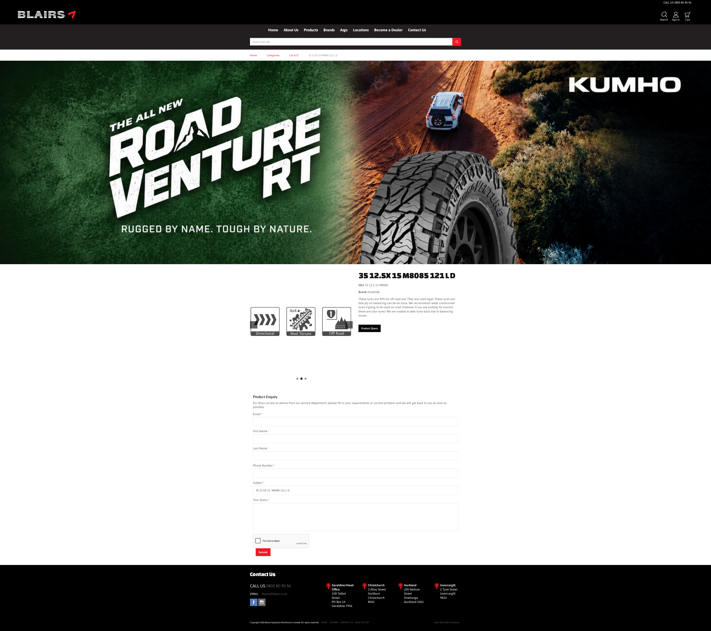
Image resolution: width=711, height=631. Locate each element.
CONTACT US (346, 622)
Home (273, 30)
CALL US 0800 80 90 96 (677, 2)
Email (257, 414)
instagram (262, 602)
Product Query (369, 328)
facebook (253, 602)
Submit (263, 552)
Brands (329, 30)
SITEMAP (334, 622)
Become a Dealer (388, 30)
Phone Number (264, 465)
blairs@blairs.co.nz (274, 593)
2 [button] (301, 379)
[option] (301, 321)
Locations (361, 30)
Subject (258, 482)
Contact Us (417, 30)
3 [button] (305, 379)
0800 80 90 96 (278, 585)
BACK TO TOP (362, 622)
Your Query (261, 500)
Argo (344, 30)
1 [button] (297, 379)
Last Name (261, 448)
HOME (324, 622)
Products (311, 30)
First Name (261, 431)
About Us (291, 30)
